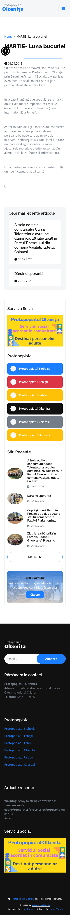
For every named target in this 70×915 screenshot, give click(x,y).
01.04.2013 (14, 63)
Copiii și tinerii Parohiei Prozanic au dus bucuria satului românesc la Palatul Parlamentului (43, 515)
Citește (35, 595)
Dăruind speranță (28, 273)
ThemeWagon (56, 909)
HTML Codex (27, 909)
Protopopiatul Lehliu (18, 743)
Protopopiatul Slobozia (20, 729)
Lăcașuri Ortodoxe (41, 904)
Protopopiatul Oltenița (19, 750)
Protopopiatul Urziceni (19, 757)
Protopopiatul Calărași (19, 765)
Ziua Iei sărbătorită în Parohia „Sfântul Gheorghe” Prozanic (41, 537)
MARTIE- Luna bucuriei (34, 46)
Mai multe (35, 557)
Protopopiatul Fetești (18, 736)
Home (8, 36)
